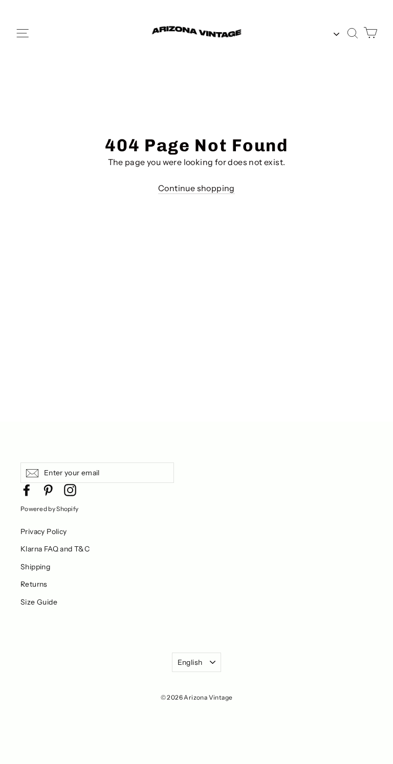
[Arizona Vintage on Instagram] (70, 489)
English (190, 662)
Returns (34, 584)
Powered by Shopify (49, 509)
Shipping (35, 566)
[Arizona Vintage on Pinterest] (48, 489)
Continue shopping (196, 188)
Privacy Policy (43, 531)
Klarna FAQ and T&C (55, 548)
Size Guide (38, 602)
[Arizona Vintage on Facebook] (26, 489)
